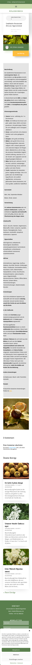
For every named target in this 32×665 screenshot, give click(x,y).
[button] (29, 631)
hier (10, 391)
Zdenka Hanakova (10, 485)
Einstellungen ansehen (16, 659)
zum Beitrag (20, 53)
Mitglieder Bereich (16, 11)
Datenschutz (13, 663)
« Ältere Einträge (9, 592)
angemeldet (12, 447)
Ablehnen (16, 654)
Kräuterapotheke (8, 487)
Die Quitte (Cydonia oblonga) (14, 483)
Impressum (20, 663)
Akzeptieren (16, 650)
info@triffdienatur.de (18, 2)
